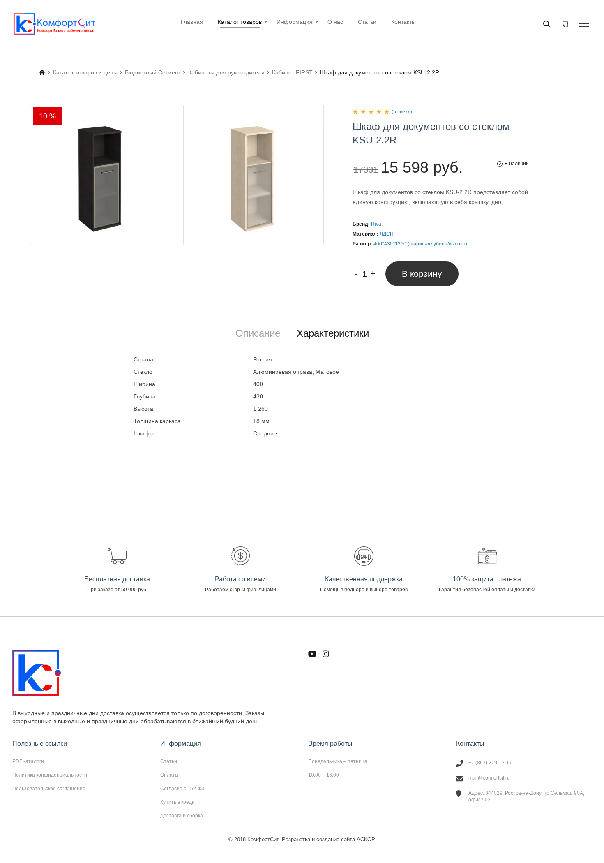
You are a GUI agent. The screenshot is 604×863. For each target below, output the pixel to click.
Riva (376, 224)
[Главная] (42, 72)
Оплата (169, 775)
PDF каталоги (28, 761)
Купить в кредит (178, 802)
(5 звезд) (402, 112)
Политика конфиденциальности (49, 775)
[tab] (257, 333)
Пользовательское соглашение (48, 788)
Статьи (168, 761)
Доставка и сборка (181, 815)
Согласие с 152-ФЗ (182, 788)
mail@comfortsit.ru (489, 778)
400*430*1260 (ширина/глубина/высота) (420, 244)
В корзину (422, 273)
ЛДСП (387, 234)
